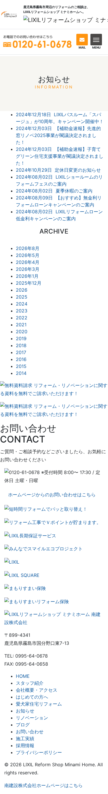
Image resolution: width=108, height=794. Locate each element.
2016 (21, 359)
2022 (21, 318)
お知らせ (25, 711)
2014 (21, 373)
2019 (21, 338)
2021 (21, 324)
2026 (21, 290)
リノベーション (32, 718)
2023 (21, 311)
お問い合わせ (29, 731)
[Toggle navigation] (96, 39)
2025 (21, 297)
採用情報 (25, 745)
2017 (21, 352)
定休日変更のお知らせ (58, 170)
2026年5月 (27, 255)
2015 (21, 366)
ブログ (23, 725)
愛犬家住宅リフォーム (39, 704)
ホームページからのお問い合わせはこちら (52, 494)
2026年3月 (27, 269)
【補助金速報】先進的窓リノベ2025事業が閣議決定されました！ (58, 135)
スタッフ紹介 (29, 683)
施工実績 (25, 738)
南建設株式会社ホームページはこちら (43, 785)
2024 (21, 304)
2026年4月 (27, 262)
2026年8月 (27, 248)
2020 (21, 331)
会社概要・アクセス (36, 690)
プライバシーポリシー (39, 752)
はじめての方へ (32, 697)
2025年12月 (28, 283)
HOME (23, 676)
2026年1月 (27, 276)
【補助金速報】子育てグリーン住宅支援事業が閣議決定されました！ (59, 156)
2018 (21, 345)
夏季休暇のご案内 (54, 191)
